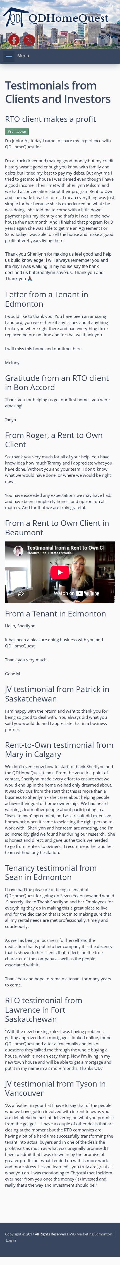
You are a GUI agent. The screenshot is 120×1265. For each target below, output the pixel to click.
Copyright (13, 1234)
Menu (23, 55)
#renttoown (17, 131)
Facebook (14, 40)
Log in (11, 1240)
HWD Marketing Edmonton (89, 1234)
